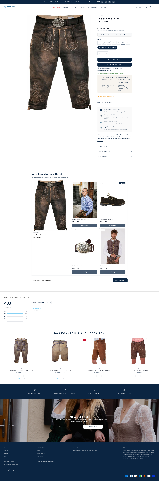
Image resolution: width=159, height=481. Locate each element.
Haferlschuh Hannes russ (106, 219)
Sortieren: (33, 302)
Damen (74, 7)
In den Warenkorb (114, 59)
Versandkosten (106, 30)
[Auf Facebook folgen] (5, 470)
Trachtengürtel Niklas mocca (79, 266)
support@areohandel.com (90, 450)
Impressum (40, 459)
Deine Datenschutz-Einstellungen (45, 461)
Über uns (6, 459)
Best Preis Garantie (123, 82)
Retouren (6, 456)
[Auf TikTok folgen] (18, 470)
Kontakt (6, 450)
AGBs (38, 450)
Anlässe (66, 7)
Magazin (103, 7)
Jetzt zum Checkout (114, 64)
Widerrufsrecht (41, 453)
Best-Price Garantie (9, 461)
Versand (6, 453)
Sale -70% (56, 7)
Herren (82, 7)
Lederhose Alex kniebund (40, 235)
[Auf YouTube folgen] (13, 470)
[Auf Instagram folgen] (9, 470)
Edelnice (100, 15)
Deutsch (139, 7)
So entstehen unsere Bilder (11, 464)
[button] (106, 25)
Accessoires (92, 7)
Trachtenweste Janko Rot (106, 266)
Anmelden (93, 426)
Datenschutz (40, 456)
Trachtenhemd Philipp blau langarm (81, 219)
